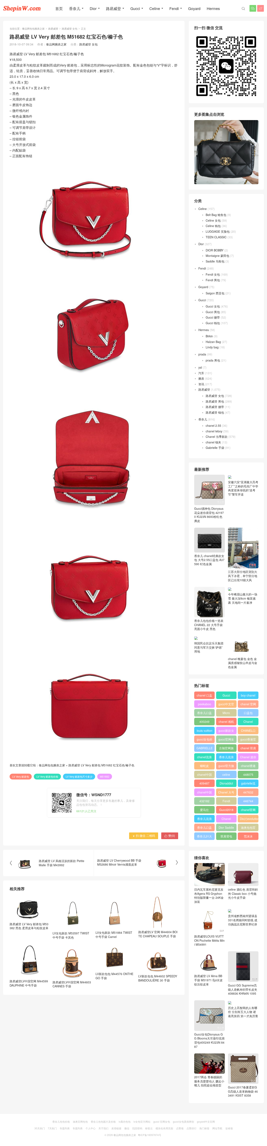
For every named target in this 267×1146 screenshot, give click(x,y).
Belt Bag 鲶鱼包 (216, 215)
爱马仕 (204, 810)
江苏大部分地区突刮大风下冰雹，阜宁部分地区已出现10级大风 (242, 576)
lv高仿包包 (125, 1121)
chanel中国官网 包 (204, 793)
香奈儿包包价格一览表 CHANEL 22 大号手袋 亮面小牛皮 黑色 (208, 625)
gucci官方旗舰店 (226, 766)
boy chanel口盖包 (248, 696)
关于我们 (103, 1128)
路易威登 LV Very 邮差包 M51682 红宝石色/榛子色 (101, 765)
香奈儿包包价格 (61, 1121)
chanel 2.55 (213, 425)
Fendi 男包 (213, 280)
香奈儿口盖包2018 (204, 714)
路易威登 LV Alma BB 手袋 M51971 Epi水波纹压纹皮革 (208, 980)
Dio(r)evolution (249, 819)
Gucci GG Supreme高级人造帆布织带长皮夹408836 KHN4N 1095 (242, 989)
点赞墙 (180, 1128)
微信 (126, 1128)
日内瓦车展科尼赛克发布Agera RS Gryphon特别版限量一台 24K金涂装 (209, 895)
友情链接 (116, 1128)
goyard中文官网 (206, 1121)
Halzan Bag (213, 342)
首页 (59, 8)
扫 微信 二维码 (143, 835)
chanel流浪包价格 (204, 758)
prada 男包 (213, 360)
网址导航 (217, 1128)
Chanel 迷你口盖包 (248, 758)
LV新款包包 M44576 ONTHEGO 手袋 (114, 976)
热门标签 (204, 1128)
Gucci (135, 8)
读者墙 (229, 1128)
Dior (93, 8)
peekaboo (204, 704)
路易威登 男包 (215, 401)
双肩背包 (226, 836)
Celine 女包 (213, 220)
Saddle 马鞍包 (215, 261)
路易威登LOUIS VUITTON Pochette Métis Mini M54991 (209, 940)
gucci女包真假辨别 (183, 1121)
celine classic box (226, 775)
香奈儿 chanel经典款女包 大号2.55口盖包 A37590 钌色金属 (209, 560)
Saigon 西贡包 (215, 293)
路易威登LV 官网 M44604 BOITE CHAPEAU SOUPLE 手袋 (158, 934)
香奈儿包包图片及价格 (103, 1121)
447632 (248, 792)
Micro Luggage (226, 714)
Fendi (174, 8)
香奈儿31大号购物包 (204, 837)
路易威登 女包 (69, 28)
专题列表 (65, 1128)
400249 (204, 721)
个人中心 (91, 1128)
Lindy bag (212, 347)
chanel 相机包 (226, 722)
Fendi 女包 (213, 274)
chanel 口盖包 (204, 696)
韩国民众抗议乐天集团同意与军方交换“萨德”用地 (208, 647)
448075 (248, 774)
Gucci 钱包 (213, 323)
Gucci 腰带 (213, 317)
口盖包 (248, 713)
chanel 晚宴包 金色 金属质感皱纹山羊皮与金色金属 (242, 663)
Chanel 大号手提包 (226, 793)
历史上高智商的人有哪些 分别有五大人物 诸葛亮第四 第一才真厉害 (243, 1012)
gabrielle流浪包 (248, 784)
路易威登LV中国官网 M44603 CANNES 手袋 (72, 984)
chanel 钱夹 (213, 442)
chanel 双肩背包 (248, 749)
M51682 (104, 776)
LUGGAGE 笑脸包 (218, 231)
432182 (204, 801)
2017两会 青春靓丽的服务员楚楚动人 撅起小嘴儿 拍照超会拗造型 (209, 1081)
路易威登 (113, 8)
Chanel (248, 721)
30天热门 (39, 1128)
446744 (248, 801)
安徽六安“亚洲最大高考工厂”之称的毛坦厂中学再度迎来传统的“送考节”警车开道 (243, 488)
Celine (154, 8)
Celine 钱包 (213, 226)
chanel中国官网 (204, 775)
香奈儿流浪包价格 (204, 819)
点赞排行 (191, 1128)
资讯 (201, 384)
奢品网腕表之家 (56, 44)
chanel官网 (248, 810)
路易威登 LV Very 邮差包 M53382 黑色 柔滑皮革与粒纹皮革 (29, 926)
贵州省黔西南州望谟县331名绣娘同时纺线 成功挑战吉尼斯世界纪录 (242, 920)
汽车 (201, 373)
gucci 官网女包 (161, 1121)
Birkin (209, 336)
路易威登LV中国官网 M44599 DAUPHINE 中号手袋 (29, 983)
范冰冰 (248, 836)
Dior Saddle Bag (226, 828)
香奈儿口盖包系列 (204, 828)
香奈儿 (74, 8)
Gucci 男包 (213, 312)
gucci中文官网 (226, 705)
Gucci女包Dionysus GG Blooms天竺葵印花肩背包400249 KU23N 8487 (209, 1040)
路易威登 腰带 (215, 407)
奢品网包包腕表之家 (33, 28)
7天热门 (52, 1128)
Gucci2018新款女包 (226, 810)
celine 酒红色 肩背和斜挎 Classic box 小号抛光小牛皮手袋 (243, 893)
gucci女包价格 (204, 740)
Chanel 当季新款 (217, 436)
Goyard (194, 8)
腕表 (201, 378)
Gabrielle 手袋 (215, 448)
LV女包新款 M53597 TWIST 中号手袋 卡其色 (71, 935)
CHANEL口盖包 (248, 731)
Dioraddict (226, 783)
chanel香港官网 (248, 766)
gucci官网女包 (226, 740)
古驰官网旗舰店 (226, 749)
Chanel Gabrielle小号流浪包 (226, 819)
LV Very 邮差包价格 (47, 776)
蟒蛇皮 (204, 766)
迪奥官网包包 (80, 1121)
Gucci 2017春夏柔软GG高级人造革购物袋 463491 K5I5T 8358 (243, 1091)
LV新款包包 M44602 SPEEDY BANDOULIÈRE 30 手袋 (157, 978)
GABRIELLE (204, 748)
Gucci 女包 (213, 306)
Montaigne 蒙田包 (217, 256)
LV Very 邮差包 (20, 776)
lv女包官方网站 (142, 1121)
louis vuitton (204, 730)
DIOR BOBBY (214, 250)
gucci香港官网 (248, 740)
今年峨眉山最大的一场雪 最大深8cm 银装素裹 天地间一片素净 (242, 598)
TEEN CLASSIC (216, 237)
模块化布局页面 (164, 1128)
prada (202, 354)
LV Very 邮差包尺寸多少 (79, 776)
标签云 (149, 1128)
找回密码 (137, 1128)
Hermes (213, 8)
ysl (200, 367)
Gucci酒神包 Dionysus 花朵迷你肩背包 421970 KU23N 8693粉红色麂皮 (209, 514)
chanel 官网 (248, 704)
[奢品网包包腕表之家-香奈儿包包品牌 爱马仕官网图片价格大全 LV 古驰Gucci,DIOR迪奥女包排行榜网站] (22, 8)
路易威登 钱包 (215, 412)
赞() (169, 835)
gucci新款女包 (226, 731)
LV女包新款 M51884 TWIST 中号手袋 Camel (114, 934)
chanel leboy (214, 431)
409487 (204, 783)
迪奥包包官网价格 (248, 828)
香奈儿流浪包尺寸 (226, 758)
